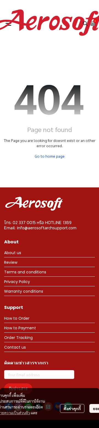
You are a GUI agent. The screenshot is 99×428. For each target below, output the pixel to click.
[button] (85, 23)
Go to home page (50, 156)
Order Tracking (18, 337)
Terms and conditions (25, 272)
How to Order (16, 318)
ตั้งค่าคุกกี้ (72, 408)
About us (12, 252)
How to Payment (20, 328)
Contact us (15, 347)
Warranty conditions (23, 291)
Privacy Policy (17, 281)
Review (10, 262)
